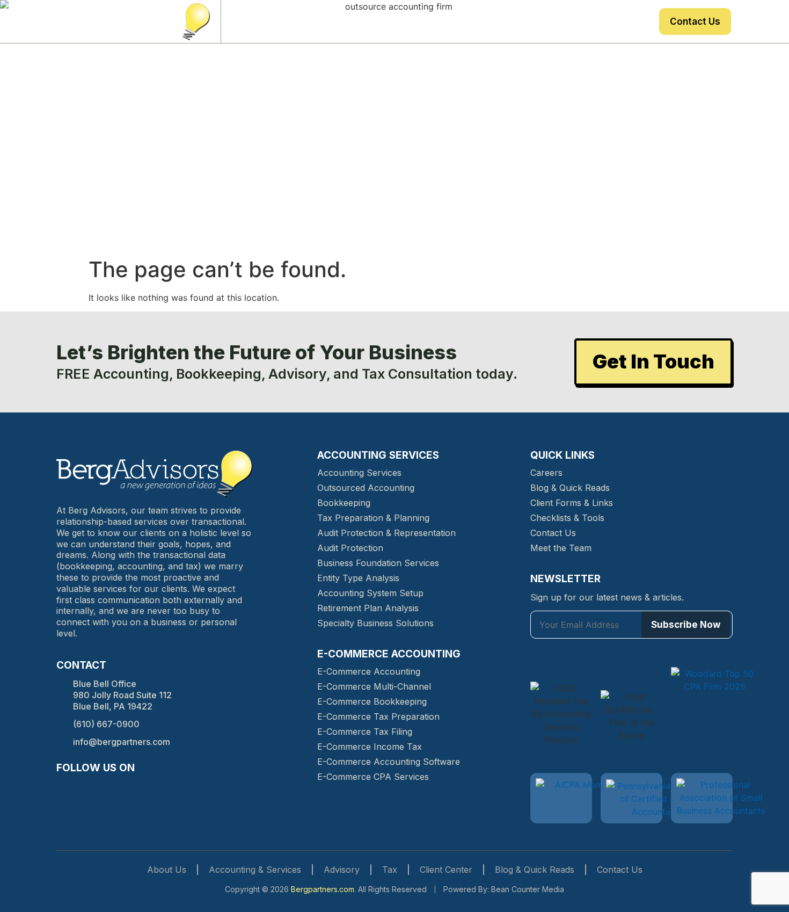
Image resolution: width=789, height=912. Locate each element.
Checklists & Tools (567, 517)
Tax (520, 21)
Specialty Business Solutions (375, 623)
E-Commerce (334, 21)
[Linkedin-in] (102, 788)
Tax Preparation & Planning (373, 517)
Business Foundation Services (378, 563)
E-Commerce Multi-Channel (374, 686)
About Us (265, 21)
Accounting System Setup (370, 593)
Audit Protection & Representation (386, 533)
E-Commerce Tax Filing (364, 731)
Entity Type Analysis (358, 578)
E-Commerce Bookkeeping (372, 701)
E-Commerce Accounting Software (388, 761)
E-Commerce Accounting (368, 671)
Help (556, 21)
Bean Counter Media (527, 889)
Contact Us (695, 21)
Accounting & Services (255, 869)
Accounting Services (359, 472)
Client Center (615, 21)
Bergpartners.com (322, 889)
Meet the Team (560, 548)
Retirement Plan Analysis (368, 608)
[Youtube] (141, 788)
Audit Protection (350, 548)
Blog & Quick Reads (570, 487)
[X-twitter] (121, 788)
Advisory (472, 21)
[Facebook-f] (63, 788)
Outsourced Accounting (365, 487)
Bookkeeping (343, 502)
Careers (546, 472)
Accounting (408, 21)
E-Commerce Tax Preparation (378, 716)
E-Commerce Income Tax (369, 746)
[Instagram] (83, 788)
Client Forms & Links (571, 502)
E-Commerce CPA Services (373, 776)
